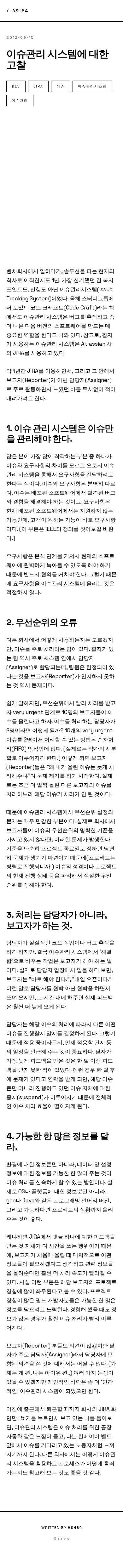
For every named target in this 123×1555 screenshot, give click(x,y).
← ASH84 (17, 11)
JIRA (38, 86)
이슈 (60, 86)
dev (16, 86)
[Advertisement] (61, 186)
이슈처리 (20, 100)
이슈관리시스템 (92, 86)
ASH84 (75, 1527)
